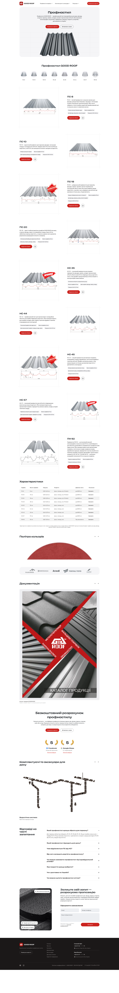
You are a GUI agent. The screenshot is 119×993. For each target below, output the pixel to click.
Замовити (90, 491)
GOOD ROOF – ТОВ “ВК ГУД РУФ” (75, 965)
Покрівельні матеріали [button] (45, 3)
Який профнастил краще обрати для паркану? (67, 830)
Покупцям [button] (75, 3)
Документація (50, 950)
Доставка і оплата (51, 954)
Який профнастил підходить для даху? (64, 843)
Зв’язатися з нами (67, 26)
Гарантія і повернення (52, 956)
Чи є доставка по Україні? (58, 872)
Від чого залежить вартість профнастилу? (65, 854)
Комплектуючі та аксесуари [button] (62, 3)
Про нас (49, 946)
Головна (49, 943)
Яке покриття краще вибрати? (60, 867)
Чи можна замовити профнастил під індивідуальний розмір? (70, 860)
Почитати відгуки (51, 752)
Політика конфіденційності (59, 965)
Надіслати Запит (73, 118)
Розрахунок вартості (26, 952)
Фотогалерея (50, 952)
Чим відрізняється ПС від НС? (59, 848)
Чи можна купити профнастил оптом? (63, 878)
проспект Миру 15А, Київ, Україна (83, 948)
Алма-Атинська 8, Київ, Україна (83, 956)
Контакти (49, 948)
